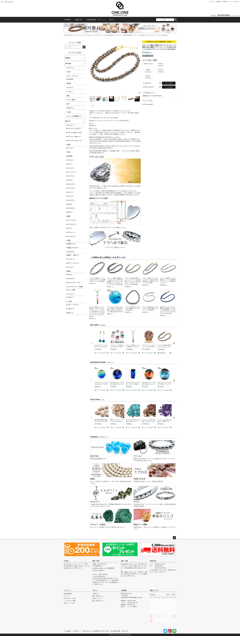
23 (151, 616)
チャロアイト (71, 200)
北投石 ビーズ (71, 243)
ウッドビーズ (70, 294)
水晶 (69, 152)
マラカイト (71, 160)
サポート (95, 590)
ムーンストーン (72, 172)
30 (151, 620)
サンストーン (71, 232)
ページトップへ (174, 537)
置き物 (69, 83)
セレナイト (71, 192)
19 (162, 612)
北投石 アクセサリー (73, 247)
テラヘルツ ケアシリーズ (74, 140)
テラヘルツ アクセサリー (86, 35)
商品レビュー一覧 (69, 603)
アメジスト (71, 148)
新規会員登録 (92, 19)
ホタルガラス (70, 251)
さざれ (69, 71)
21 (170, 612)
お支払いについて (97, 598)
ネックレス (97, 35)
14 (170, 608)
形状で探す (68, 63)
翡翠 (69, 216)
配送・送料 (96, 561)
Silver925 (70, 79)
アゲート (70, 228)
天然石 (69, 144)
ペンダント (70, 91)
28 (170, 616)
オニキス (70, 180)
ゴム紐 (69, 112)
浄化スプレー (70, 108)
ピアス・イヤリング (72, 76)
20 (166, 612)
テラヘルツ (76, 35)
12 (162, 608)
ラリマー (70, 164)
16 (151, 612)
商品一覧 (79, 19)
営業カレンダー (154, 590)
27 (166, 616)
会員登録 (218, 1)
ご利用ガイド (226, 1)
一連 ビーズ (71, 308)
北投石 (69, 240)
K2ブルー (70, 212)
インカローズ (71, 236)
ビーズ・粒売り (71, 99)
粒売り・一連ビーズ (73, 255)
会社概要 (123, 590)
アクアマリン (71, 188)
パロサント (71, 297)
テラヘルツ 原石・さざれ (74, 132)
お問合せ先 (153, 561)
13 (166, 608)
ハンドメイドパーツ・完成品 (75, 286)
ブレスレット (70, 67)
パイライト (71, 196)
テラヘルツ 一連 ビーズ (74, 136)
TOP (65, 35)
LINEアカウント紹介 (70, 598)
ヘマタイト (71, 168)
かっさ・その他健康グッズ (74, 116)
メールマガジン (235, 1)
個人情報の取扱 (115, 631)
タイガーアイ (71, 184)
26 (162, 616)
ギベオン (70, 274)
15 (174, 608)
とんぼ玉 (69, 301)
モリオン (70, 204)
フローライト (71, 176)
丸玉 (68, 103)
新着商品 (68, 19)
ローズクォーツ (72, 224)
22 (174, 612)
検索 (175, 19)
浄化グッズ (70, 312)
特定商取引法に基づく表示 (101, 631)
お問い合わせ (87, 631)
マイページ (102, 19)
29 (174, 616)
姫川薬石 (70, 156)
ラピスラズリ (71, 208)
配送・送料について (98, 596)
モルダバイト (71, 278)
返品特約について (150, 92)
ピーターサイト (72, 220)
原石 (68, 95)
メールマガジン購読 (70, 600)
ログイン (212, 1)
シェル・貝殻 (71, 290)
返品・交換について (98, 600)
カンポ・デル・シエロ (74, 282)
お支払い (66, 561)
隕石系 (69, 271)
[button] (91, 343)
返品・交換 (124, 561)
